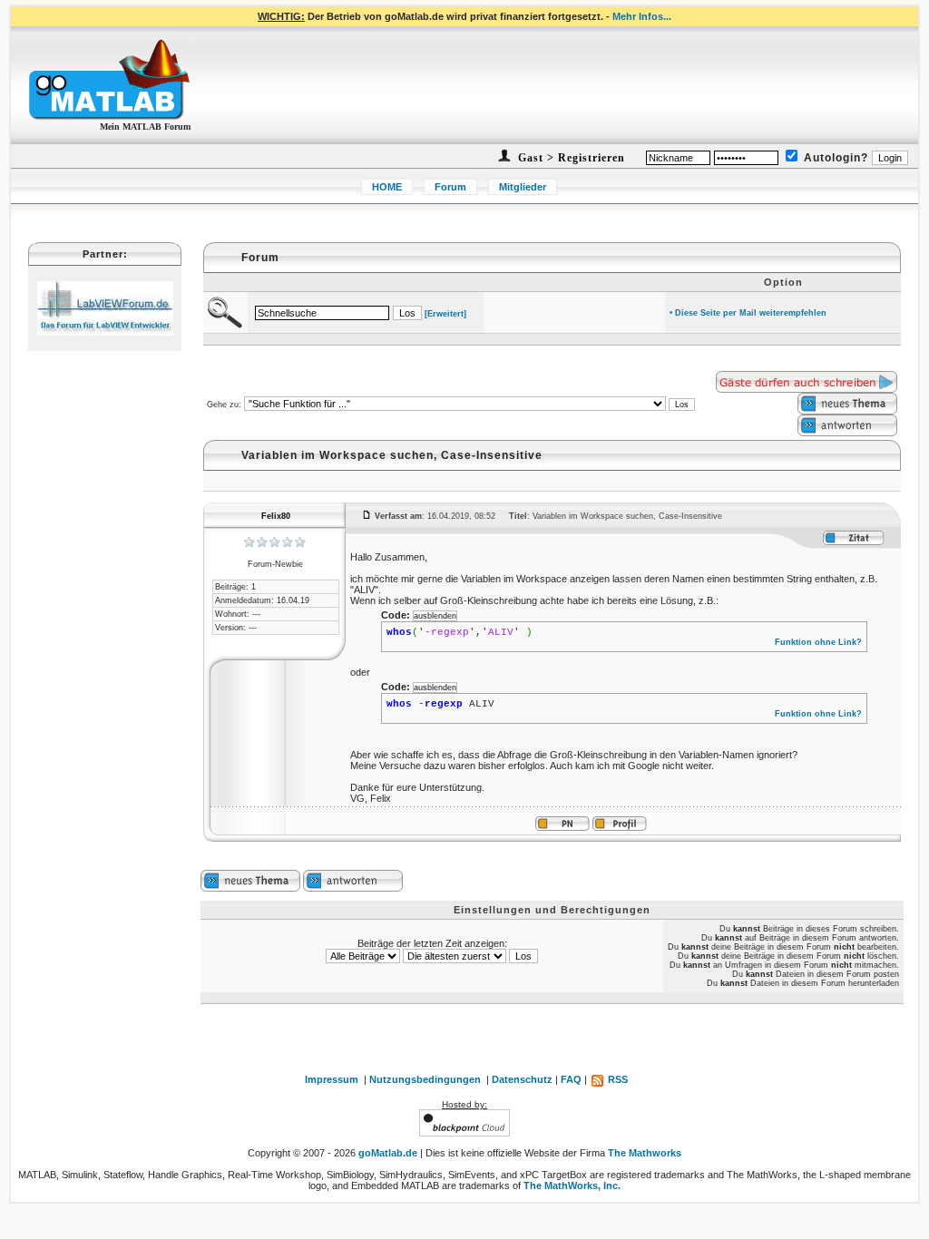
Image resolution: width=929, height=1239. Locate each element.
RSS (616, 1079)
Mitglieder (522, 186)
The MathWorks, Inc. (572, 1185)
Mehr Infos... (641, 16)
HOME (387, 186)
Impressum (331, 1079)
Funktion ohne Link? (818, 642)
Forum (450, 186)
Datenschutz (522, 1079)
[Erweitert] (445, 313)
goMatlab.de (387, 1152)
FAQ (571, 1079)
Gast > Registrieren (569, 157)
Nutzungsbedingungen (425, 1079)
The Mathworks (644, 1152)
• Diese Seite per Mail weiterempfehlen (748, 312)
